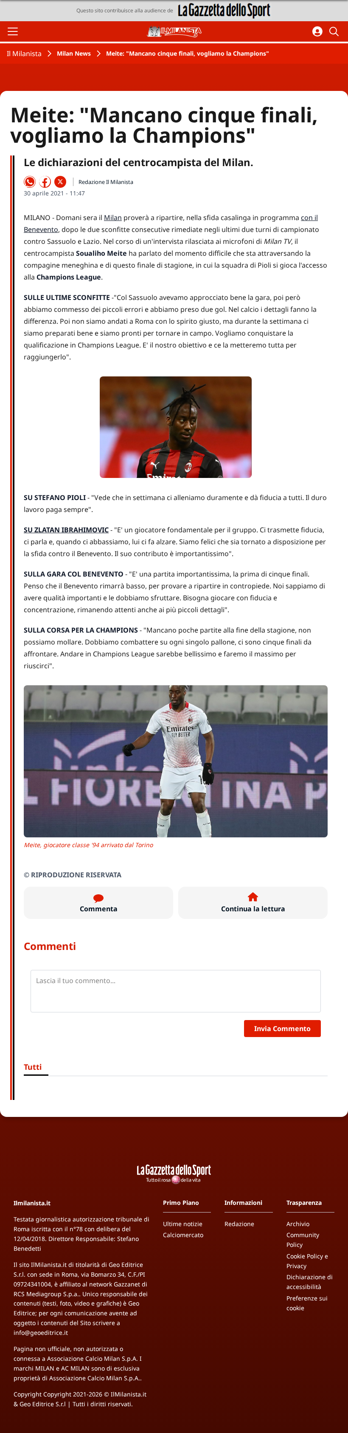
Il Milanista (24, 53)
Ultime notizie (182, 1224)
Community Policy (302, 1240)
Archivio (297, 1224)
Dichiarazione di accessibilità (309, 1282)
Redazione (239, 1224)
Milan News (74, 53)
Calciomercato (183, 1235)
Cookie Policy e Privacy (307, 1261)
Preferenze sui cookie (307, 1303)
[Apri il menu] (13, 31)
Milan (113, 217)
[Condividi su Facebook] (45, 182)
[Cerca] (335, 31)
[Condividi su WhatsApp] (30, 182)
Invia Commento (282, 1028)
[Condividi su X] (60, 182)
